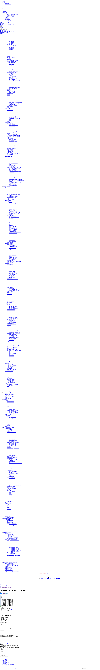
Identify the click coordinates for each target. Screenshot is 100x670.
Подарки (4, 8)
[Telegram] (7, 593)
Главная (3, 1)
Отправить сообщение (4, 656)
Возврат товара (7, 19)
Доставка (4, 9)
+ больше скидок (51, 579)
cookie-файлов (69, 668)
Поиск (1, 25)
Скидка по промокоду (10, 16)
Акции (6, 13)
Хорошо (84, 668)
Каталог (3, 2)
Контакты (4, 11)
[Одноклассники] (2, 593)
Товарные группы (8, 4)
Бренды (3, 7)
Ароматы (60, 573)
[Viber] (4, 593)
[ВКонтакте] (1, 593)
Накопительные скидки (11, 15)
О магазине (4, 12)
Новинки (4, 6)
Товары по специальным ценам (12, 14)
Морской (8, 612)
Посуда (48, 573)
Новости (4, 661)
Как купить (7, 18)
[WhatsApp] (5, 593)
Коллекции (7, 3)
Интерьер (52, 573)
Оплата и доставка (5, 662)
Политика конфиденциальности (8, 664)
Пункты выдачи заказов (9, 10)
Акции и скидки (5, 659)
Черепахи (8, 611)
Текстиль (56, 573)
